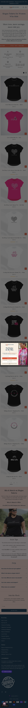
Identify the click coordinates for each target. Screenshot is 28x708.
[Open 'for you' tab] (4, 703)
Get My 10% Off (9, 358)
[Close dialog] (26, 343)
